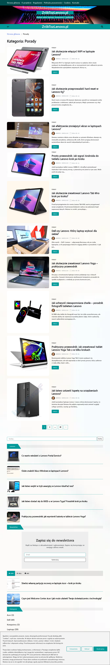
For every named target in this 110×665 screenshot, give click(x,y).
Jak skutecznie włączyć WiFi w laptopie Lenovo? (73, 53)
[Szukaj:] (52, 439)
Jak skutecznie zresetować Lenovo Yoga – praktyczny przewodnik (75, 265)
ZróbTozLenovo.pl (55, 12)
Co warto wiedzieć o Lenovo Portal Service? (41, 455)
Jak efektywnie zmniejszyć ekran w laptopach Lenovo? (76, 127)
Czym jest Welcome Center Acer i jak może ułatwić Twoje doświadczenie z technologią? (62, 598)
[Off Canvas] (8, 26)
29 (60, 427)
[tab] (11, 573)
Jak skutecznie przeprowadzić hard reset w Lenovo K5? (75, 90)
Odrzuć (87, 649)
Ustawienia (73, 649)
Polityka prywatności (53, 3)
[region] (55, 648)
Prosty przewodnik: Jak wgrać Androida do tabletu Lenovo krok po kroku (75, 157)
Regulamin (37, 3)
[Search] (102, 26)
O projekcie (26, 3)
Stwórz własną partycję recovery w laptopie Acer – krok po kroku (51, 583)
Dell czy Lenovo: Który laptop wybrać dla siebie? (74, 232)
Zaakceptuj (100, 649)
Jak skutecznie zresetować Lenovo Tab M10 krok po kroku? (75, 195)
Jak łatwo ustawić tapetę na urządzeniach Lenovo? (75, 392)
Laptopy (10, 629)
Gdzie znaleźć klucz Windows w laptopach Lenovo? (45, 471)
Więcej (55, 72)
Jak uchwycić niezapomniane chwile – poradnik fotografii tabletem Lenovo (77, 304)
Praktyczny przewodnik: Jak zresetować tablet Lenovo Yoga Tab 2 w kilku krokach (77, 348)
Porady (54, 48)
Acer (9, 615)
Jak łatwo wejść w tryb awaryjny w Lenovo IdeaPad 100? (48, 486)
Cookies (67, 3)
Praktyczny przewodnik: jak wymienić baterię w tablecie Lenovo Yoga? (54, 516)
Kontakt (75, 3)
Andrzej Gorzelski (62, 59)
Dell (8, 620)
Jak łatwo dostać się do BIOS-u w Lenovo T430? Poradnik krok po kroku (54, 501)
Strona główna (13, 3)
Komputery (12, 624)
